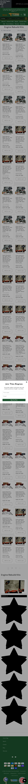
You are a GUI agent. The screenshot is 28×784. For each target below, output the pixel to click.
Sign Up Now (14, 400)
